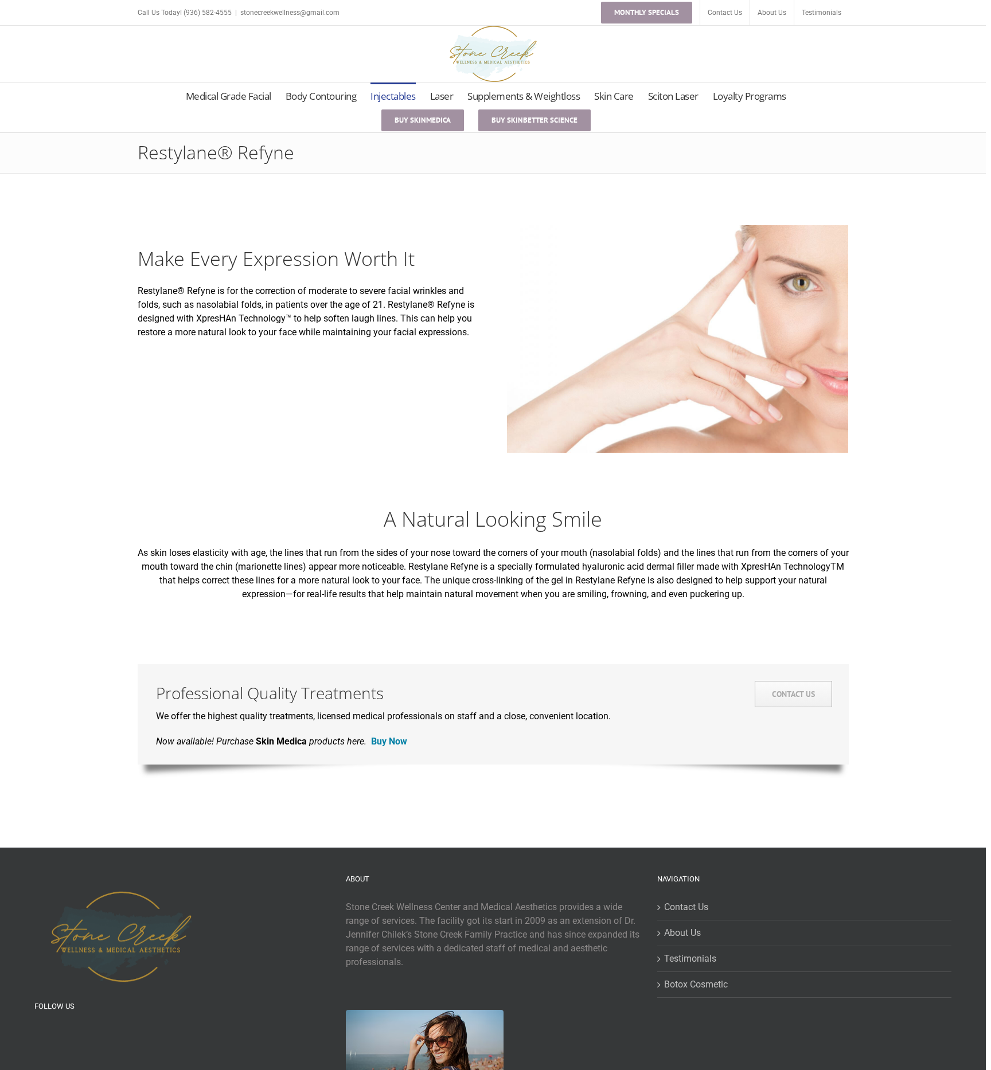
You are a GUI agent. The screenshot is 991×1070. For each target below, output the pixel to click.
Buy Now (389, 741)
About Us (682, 932)
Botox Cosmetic (696, 984)
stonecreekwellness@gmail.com (290, 13)
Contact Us (686, 907)
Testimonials (690, 958)
